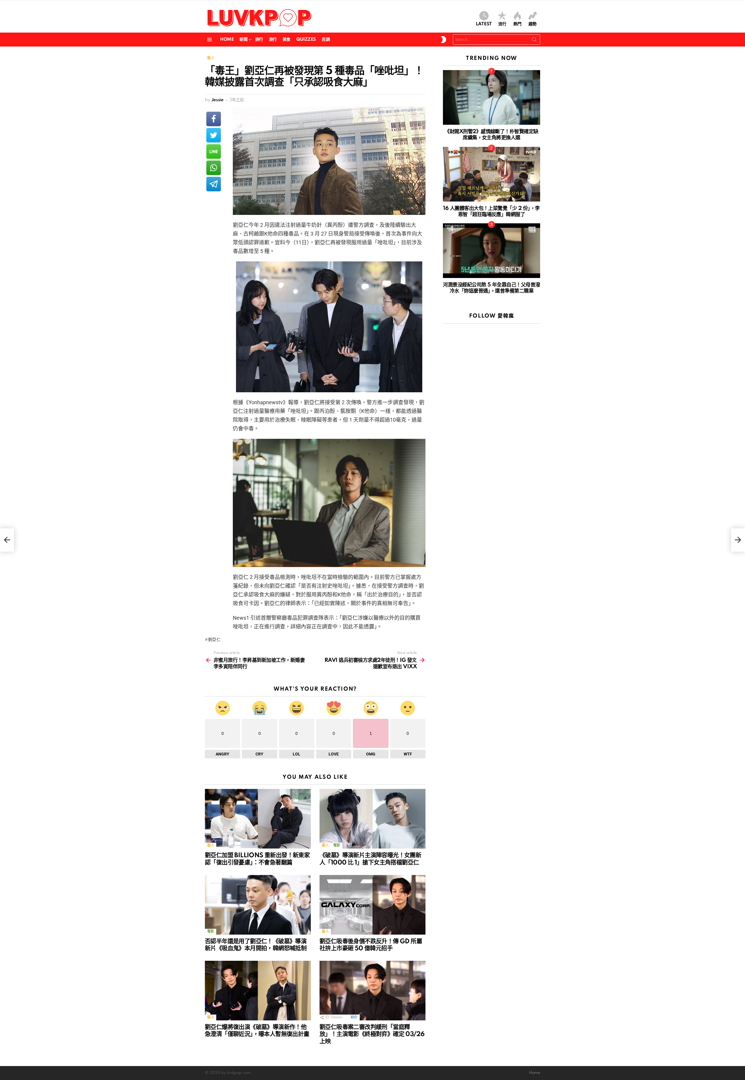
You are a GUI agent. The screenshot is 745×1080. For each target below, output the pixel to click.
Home (227, 39)
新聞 (243, 39)
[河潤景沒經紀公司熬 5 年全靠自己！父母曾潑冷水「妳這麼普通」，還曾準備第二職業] (491, 250)
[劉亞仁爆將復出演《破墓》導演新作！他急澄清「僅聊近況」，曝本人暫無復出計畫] (258, 990)
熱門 (517, 24)
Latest (484, 24)
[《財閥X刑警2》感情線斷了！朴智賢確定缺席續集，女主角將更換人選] (491, 97)
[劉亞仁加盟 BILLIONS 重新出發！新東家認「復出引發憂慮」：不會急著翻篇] (258, 819)
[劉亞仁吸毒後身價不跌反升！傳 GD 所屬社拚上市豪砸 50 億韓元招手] (372, 905)
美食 (286, 39)
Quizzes (306, 39)
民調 (326, 39)
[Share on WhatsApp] (213, 168)
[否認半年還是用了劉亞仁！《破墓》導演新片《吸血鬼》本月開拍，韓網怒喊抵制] (258, 905)
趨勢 (532, 24)
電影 (336, 845)
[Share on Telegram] (213, 184)
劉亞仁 (214, 639)
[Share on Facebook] (213, 119)
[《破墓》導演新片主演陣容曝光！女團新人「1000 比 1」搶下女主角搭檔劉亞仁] (372, 819)
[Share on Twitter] (213, 135)
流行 (502, 24)
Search (534, 40)
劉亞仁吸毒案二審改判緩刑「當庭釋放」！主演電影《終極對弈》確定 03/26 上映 (372, 1034)
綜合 (354, 1017)
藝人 (210, 845)
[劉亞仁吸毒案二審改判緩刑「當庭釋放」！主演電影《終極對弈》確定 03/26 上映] (372, 990)
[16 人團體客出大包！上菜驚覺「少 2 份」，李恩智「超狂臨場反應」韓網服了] (491, 174)
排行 (259, 39)
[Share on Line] (213, 151)
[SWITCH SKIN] (443, 39)
